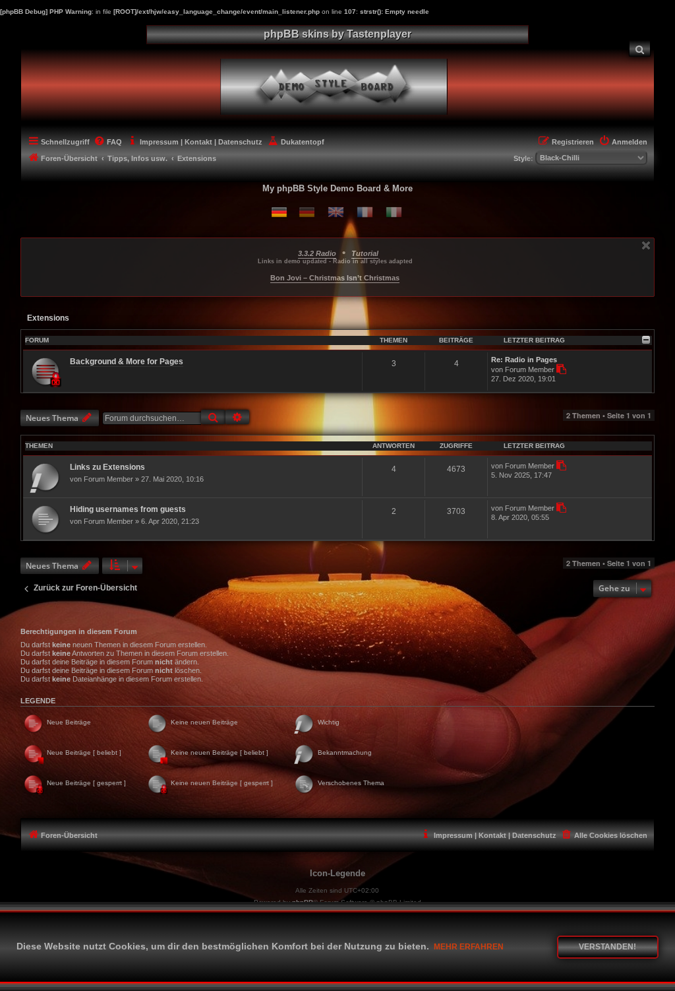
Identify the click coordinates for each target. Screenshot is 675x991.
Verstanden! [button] (607, 946)
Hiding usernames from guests (128, 509)
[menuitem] (640, 48)
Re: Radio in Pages (524, 360)
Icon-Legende (337, 873)
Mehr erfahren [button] (469, 946)
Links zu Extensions (107, 467)
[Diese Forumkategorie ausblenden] (646, 339)
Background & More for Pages (126, 361)
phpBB (302, 902)
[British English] (336, 212)
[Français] (365, 212)
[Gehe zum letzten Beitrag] (560, 465)
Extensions (48, 318)
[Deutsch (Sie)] (307, 212)
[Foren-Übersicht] (345, 85)
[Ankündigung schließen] (646, 245)
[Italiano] (394, 212)
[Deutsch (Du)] (279, 212)
